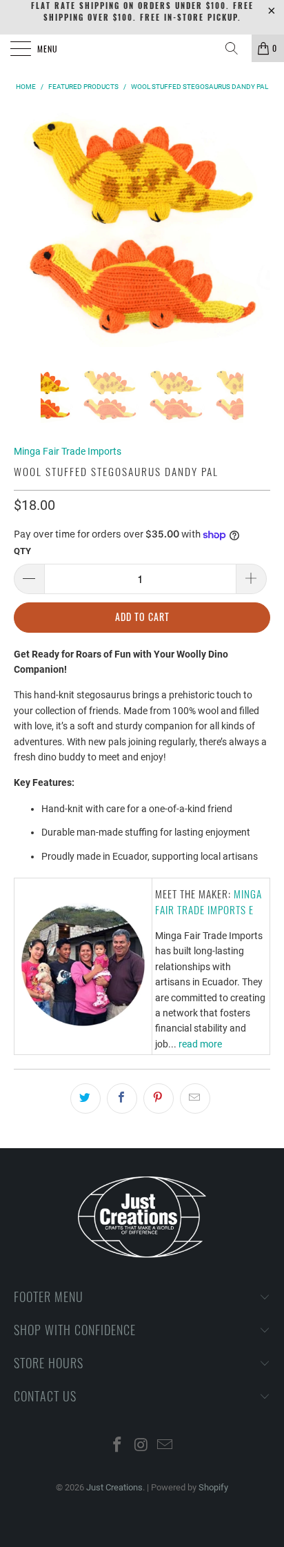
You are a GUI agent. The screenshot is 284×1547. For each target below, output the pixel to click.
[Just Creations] (142, 48)
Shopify (213, 1487)
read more (200, 1044)
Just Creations (114, 1487)
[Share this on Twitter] (85, 1098)
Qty (22, 551)
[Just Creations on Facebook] (117, 1446)
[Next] (257, 227)
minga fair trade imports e (208, 901)
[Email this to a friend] (195, 1098)
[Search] (236, 48)
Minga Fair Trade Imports (67, 451)
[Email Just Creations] (165, 1446)
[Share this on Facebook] (122, 1098)
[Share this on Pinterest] (158, 1098)
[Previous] (27, 227)
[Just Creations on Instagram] (141, 1446)
